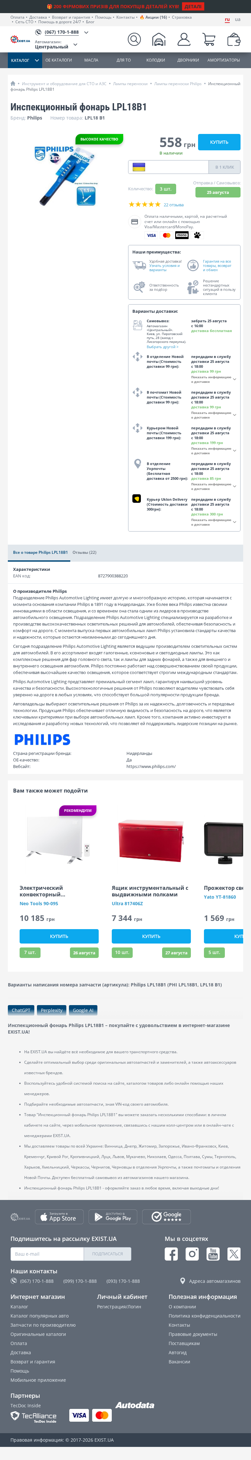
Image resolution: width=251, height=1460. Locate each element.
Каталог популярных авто (39, 1316)
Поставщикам (184, 1343)
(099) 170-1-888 (80, 1281)
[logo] (22, 39)
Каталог (19, 1306)
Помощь (103, 17)
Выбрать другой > (162, 346)
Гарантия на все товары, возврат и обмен (217, 265)
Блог (90, 22)
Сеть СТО (24, 22)
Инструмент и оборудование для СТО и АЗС (64, 83)
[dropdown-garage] (158, 39)
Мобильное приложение (38, 1380)
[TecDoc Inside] (33, 1417)
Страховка (182, 17)
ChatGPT (21, 1010)
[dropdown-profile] (184, 39)
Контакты (125, 17)
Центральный (51, 44)
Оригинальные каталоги (38, 1334)
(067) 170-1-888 (37, 1281)
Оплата (17, 17)
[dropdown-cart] (208, 39)
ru (227, 19)
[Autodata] (134, 1405)
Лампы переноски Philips (178, 83)
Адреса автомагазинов (215, 1281)
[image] (59, 839)
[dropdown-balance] (234, 39)
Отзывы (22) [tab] (84, 552)
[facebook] (171, 1254)
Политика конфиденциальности (205, 1316)
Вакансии (179, 1361)
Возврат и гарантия (71, 17)
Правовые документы (193, 1334)
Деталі (193, 6)
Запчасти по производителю (43, 1325)
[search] (134, 39)
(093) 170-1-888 (123, 1281)
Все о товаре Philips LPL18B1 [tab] (40, 552)
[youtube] (213, 1254)
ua (238, 19)
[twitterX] (234, 1254)
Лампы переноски (130, 83)
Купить (219, 142)
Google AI (83, 1010)
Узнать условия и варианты (164, 267)
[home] (12, 83)
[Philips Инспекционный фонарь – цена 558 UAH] (66, 176)
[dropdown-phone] (138, 167)
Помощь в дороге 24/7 (59, 22)
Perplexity (51, 1010)
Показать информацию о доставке (211, 379)
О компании (182, 1306)
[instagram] (192, 1254)
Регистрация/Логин (119, 1306)
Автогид (178, 1352)
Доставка (38, 17)
